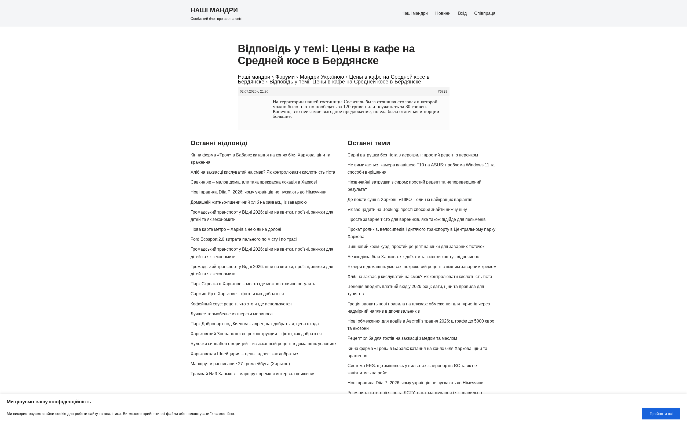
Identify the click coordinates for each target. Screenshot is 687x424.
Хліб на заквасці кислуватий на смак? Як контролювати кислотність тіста (263, 172)
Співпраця (484, 13)
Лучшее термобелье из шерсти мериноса (232, 314)
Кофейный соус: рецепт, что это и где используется (241, 304)
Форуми (285, 77)
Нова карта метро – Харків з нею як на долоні (236, 229)
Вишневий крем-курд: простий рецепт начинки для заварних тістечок (416, 246)
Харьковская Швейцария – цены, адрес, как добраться (245, 354)
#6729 (442, 91)
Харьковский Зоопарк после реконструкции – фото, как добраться (256, 333)
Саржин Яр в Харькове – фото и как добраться (237, 293)
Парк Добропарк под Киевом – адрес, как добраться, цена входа (255, 323)
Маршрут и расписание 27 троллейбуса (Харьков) (240, 363)
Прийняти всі (661, 413)
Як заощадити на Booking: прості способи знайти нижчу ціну (407, 209)
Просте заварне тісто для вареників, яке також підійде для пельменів (417, 219)
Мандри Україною (322, 77)
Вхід (462, 13)
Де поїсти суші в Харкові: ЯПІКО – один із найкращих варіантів (410, 199)
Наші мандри (414, 13)
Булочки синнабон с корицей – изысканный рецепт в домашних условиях (264, 343)
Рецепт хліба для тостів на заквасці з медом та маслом (402, 338)
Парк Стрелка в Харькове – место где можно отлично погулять (253, 284)
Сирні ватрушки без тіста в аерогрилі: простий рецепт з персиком (413, 155)
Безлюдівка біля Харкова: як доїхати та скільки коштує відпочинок (413, 256)
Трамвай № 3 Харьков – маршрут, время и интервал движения (253, 373)
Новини (443, 13)
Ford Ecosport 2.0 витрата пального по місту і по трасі (244, 239)
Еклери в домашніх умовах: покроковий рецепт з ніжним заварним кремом (422, 266)
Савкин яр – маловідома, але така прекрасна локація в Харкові (254, 182)
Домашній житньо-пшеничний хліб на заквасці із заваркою (249, 202)
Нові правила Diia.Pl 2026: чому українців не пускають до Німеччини (259, 192)
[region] (343, 409)
